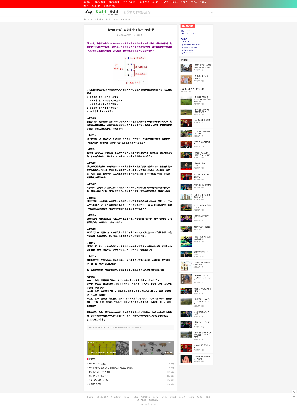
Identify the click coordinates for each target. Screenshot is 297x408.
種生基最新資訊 (114, 2)
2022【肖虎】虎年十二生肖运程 (192, 89)
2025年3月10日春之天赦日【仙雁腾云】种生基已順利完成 (111, 368)
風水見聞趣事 (96, 6)
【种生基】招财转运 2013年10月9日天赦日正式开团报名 (202, 99)
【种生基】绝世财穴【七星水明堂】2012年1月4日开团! (202, 335)
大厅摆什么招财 (95, 384)
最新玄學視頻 (144, 2)
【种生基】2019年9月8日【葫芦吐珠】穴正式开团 (202, 301)
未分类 (99, 19)
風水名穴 (155, 2)
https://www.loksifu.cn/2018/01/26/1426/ (127, 327)
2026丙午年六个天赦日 (97, 364)
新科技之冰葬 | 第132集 (202, 227)
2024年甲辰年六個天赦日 (98, 376)
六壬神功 (165, 2)
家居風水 (174, 2)
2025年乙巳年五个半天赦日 (99, 372)
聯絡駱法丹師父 (109, 6)
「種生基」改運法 (99, 2)
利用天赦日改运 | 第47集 (202, 185)
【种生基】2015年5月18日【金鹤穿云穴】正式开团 (202, 278)
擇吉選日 (203, 2)
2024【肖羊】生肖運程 (202, 120)
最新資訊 (87, 2)
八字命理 (193, 2)
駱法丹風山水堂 (89, 19)
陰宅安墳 (184, 2)
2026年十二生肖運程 (129, 2)
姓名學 (86, 6)
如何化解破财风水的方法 (98, 380)
